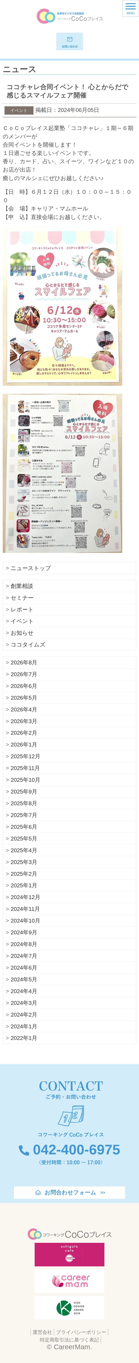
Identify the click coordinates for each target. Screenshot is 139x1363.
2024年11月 (25, 909)
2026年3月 (24, 721)
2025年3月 (24, 862)
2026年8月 (24, 662)
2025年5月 (24, 838)
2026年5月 (24, 698)
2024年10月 (25, 921)
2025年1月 (24, 885)
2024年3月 (24, 1003)
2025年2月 (24, 874)
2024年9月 (24, 932)
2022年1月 (24, 1038)
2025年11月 (25, 768)
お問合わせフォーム (70, 1192)
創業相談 (22, 586)
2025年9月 (24, 791)
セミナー (22, 598)
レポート (22, 609)
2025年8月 (24, 803)
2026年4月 (24, 709)
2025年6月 (24, 827)
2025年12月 (25, 756)
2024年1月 (24, 1026)
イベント (22, 621)
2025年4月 (24, 850)
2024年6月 (24, 968)
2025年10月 (25, 780)
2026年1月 (24, 744)
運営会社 (42, 1332)
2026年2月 (24, 733)
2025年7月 (24, 815)
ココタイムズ (28, 644)
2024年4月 (24, 991)
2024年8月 (24, 944)
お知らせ (22, 633)
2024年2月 (24, 1015)
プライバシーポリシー (81, 1332)
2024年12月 (25, 897)
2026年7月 (24, 674)
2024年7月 (24, 956)
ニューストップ (31, 568)
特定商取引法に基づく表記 (69, 1340)
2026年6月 (24, 686)
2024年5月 (24, 979)
